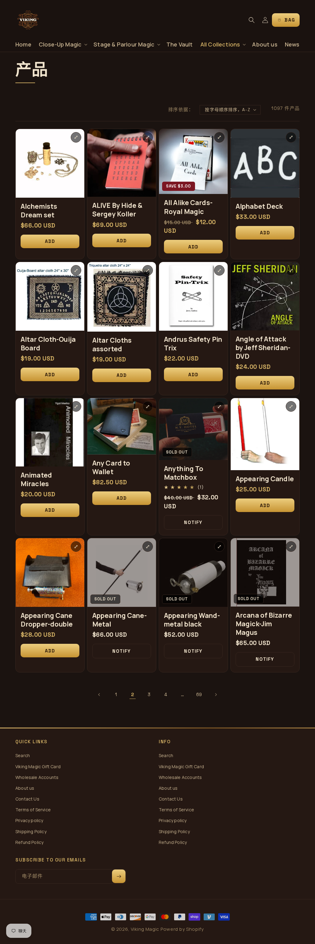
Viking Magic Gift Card (38, 766)
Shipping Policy (30, 831)
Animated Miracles (36, 479)
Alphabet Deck (259, 206)
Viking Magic (145, 929)
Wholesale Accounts (36, 777)
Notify (193, 522)
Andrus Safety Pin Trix (193, 343)
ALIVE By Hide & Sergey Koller (117, 209)
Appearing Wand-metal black (192, 619)
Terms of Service (33, 810)
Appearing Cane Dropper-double (47, 619)
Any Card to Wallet (111, 467)
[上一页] (99, 694)
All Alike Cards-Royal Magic (188, 207)
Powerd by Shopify (182, 929)
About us (24, 788)
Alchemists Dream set (39, 210)
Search (22, 755)
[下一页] (215, 694)
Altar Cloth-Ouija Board (48, 343)
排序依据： (181, 109)
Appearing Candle (265, 478)
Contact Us (27, 799)
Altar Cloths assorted (112, 344)
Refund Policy (29, 842)
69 (199, 694)
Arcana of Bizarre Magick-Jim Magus (264, 624)
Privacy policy (29, 820)
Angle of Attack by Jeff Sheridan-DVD (263, 348)
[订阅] (119, 876)
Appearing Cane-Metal (119, 619)
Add (50, 241)
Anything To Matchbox (183, 473)
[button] (62, 44)
